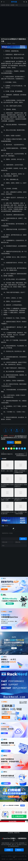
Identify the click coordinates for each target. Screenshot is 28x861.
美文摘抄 (12, 5)
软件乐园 (14, 2)
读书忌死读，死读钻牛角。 (14, 832)
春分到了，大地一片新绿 (7, 470)
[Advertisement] (14, 21)
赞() (10, 442)
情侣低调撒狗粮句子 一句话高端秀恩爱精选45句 (21, 454)
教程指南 (19, 849)
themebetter (19, 856)
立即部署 (8, 849)
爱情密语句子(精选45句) (7, 454)
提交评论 (23, 538)
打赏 (18, 442)
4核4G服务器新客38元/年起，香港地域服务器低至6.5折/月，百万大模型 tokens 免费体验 (14, 437)
